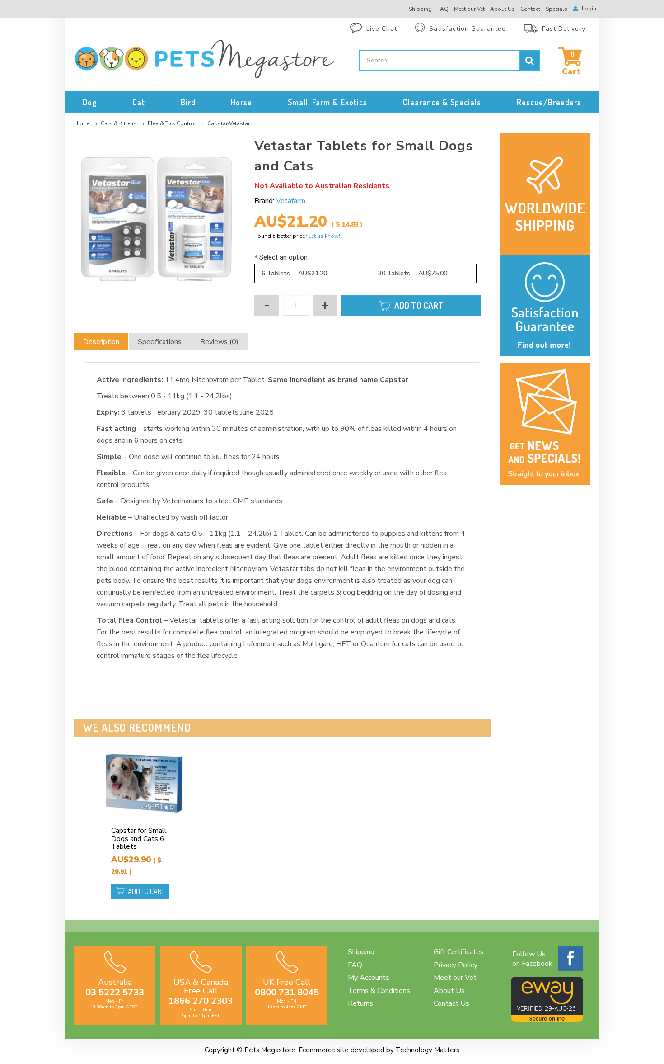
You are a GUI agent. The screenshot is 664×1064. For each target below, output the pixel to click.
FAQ (355, 965)
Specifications (160, 342)
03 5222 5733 (114, 992)
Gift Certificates (459, 952)
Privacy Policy (455, 965)
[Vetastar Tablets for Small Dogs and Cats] (157, 219)
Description (101, 342)
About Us (449, 991)
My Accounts (368, 978)
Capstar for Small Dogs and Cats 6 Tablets (139, 838)
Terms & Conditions (379, 991)
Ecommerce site (324, 1050)
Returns (360, 1003)
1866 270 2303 (200, 1001)
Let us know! (324, 236)
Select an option (283, 257)
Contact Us (451, 1003)
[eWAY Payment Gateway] (547, 1020)
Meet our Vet (455, 978)
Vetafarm (290, 201)
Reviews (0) (219, 342)
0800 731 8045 (287, 992)
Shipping (361, 952)
